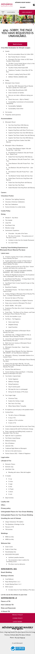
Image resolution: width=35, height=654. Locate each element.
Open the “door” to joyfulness (13, 435)
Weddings (4, 533)
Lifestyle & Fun (6, 460)
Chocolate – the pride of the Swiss (18, 233)
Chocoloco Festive (7, 196)
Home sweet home (13, 322)
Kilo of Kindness (9, 443)
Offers (3, 505)
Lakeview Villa (9, 446)
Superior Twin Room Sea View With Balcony (20, 138)
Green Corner (9, 546)
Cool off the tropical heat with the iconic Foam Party (20, 426)
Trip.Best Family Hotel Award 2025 (18, 67)
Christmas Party (13, 398)
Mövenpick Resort (10, 122)
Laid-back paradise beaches (16, 557)
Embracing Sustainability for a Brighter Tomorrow (19, 300)
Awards (7, 51)
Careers (3, 192)
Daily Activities (9, 498)
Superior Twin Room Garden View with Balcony (21, 135)
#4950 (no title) (9, 539)
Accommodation (11, 12)
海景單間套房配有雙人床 (9, 598)
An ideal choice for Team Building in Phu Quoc (21, 590)
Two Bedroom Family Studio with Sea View (20, 176)
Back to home (17, 44)
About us (2, 12)
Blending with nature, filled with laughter (19, 472)
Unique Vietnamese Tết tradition (14, 522)
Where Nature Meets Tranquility (17, 406)
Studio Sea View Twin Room (16, 185)
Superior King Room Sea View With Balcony (20, 133)
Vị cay (10, 479)
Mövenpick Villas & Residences (14, 145)
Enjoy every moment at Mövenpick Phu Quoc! (18, 303)
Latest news (5, 253)
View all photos (28, 20)
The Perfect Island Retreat (12, 438)
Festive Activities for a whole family (15, 207)
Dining (3, 214)
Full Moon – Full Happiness (13, 319)
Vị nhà (10, 486)
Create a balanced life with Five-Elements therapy (19, 429)
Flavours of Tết (9, 527)
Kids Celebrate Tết (7, 605)
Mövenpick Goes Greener (12, 83)
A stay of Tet (12, 417)
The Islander (8, 220)
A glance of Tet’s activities (15, 420)
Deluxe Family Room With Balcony (18, 127)
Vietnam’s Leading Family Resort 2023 (19, 74)
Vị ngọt (10, 484)
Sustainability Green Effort (15, 108)
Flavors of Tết (5, 601)
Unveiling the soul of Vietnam (11, 518)
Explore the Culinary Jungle (16, 401)
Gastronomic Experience (12, 230)
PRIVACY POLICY (17, 614)
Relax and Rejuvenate (8, 608)
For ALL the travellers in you (13, 316)
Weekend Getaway (10, 440)
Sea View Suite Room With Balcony (18, 125)
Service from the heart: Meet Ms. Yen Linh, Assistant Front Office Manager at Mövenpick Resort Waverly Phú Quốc (18, 365)
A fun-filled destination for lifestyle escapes (15, 48)
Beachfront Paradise (11, 287)
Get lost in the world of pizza (13, 451)
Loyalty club (5, 501)
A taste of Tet (12, 423)
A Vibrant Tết (5, 611)
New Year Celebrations (11, 204)
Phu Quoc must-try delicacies (16, 564)
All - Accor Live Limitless (17, 625)
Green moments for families (16, 92)
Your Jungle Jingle (10, 395)
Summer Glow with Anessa (12, 369)
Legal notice (5, 457)
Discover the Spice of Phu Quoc (14, 298)
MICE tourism (9, 587)
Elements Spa (9, 466)
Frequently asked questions (13, 114)
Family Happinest (13, 379)
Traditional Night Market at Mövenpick (16, 448)
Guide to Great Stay (11, 549)
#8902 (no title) (9, 537)
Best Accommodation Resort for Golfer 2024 (20, 54)
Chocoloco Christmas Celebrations (15, 202)
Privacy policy (5, 508)
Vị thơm (10, 491)
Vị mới (10, 494)
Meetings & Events (7, 575)
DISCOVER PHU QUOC (12, 554)
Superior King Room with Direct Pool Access (20, 130)
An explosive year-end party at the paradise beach (19, 409)
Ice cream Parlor (13, 242)
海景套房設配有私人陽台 (9, 569)
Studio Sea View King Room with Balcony (20, 182)
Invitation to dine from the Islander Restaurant (21, 240)
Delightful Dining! (13, 324)
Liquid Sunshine (12, 327)
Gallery (7, 80)
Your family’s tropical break (13, 376)
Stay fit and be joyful (14, 386)
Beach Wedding (6, 572)
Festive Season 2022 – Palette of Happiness (17, 453)
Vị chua (10, 481)
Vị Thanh (10, 489)
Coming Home (9, 412)
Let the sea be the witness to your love (14, 594)
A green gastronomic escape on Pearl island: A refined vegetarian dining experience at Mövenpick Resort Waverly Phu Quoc (17, 262)
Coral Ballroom (9, 579)
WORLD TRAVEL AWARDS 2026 (17, 77)
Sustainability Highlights (15, 106)
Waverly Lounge (9, 228)
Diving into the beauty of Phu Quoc (18, 392)
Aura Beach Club (10, 225)
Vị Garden (8, 476)
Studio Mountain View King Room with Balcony (21, 187)
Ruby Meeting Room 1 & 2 (12, 581)
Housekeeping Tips (10, 552)
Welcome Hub (5, 543)
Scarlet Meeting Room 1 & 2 (13, 584)
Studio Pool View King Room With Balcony (20, 157)
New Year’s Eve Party (14, 403)
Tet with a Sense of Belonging (16, 415)
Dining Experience (13, 384)
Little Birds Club (9, 469)
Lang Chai (8, 223)
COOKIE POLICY (18, 618)
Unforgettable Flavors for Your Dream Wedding (17, 511)
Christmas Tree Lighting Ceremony (15, 199)
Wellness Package (13, 381)
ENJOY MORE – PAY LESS (13, 305)
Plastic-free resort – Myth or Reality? (18, 99)
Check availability (27, 12)
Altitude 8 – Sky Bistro (11, 217)
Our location (8, 112)
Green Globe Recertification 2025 (17, 90)
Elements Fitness (10, 464)
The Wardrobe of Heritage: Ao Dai (14, 524)
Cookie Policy (5, 211)
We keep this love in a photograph (18, 389)
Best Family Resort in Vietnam (17, 57)
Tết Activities (9, 529)
